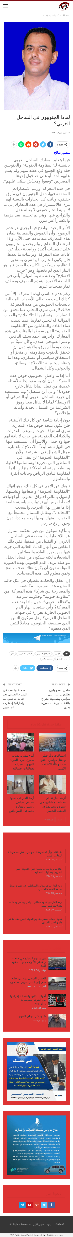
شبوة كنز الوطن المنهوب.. (30, 1016)
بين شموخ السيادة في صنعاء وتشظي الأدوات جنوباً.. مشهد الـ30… (29, 962)
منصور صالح (47, 659)
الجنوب (57, 653)
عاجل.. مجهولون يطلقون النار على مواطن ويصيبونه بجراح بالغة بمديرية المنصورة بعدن (55, 698)
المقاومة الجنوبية (25, 653)
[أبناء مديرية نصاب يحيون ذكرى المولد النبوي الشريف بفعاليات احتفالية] (20, 742)
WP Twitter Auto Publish (21, 1235)
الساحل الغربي (43, 653)
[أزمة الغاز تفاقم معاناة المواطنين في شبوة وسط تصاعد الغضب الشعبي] (52, 784)
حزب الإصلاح (62, 659)
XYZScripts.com (55, 1235)
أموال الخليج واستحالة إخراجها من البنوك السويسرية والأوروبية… (28, 1000)
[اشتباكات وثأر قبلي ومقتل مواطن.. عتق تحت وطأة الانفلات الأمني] (52, 742)
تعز (12, 653)
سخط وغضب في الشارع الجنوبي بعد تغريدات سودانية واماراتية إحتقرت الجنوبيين (15, 698)
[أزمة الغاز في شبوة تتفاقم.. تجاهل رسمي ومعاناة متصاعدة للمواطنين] (20, 784)
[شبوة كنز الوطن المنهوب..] (57, 1020)
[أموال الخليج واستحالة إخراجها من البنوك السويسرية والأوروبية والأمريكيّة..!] (57, 1000)
